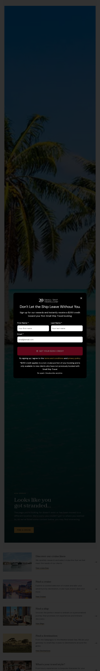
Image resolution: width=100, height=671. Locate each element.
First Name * (23, 323)
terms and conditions (54, 358)
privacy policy (74, 358)
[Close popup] (81, 298)
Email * (20, 334)
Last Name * (56, 323)
